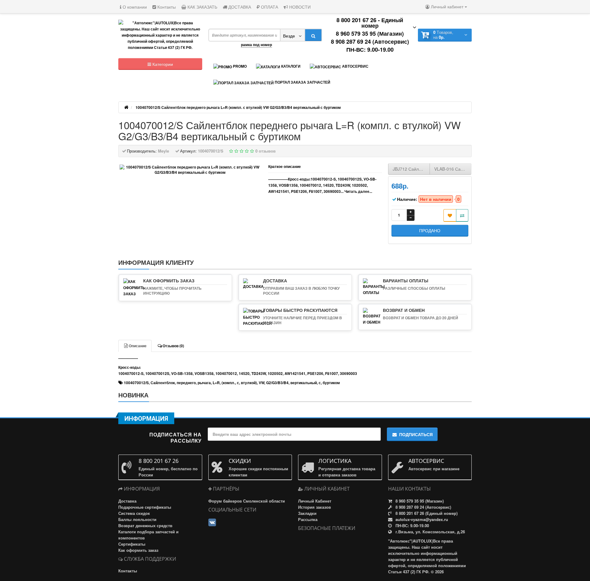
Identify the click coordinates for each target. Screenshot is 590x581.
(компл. (228, 382)
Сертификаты (131, 544)
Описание (138, 345)
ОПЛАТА (269, 7)
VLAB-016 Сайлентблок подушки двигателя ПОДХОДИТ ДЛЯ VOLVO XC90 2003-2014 (452, 169)
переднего (186, 382)
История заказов (314, 507)
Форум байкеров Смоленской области (246, 501)
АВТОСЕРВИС (354, 66)
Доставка (127, 501)
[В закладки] (449, 215)
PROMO (239, 66)
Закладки (307, 513)
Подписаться (416, 434)
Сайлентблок (163, 382)
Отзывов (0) (173, 345)
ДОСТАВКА (239, 7)
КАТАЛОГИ (290, 66)
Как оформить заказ (138, 550)
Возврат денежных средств (145, 525)
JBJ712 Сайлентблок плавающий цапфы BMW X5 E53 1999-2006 (411, 169)
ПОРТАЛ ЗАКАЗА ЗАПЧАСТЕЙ (302, 82)
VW (261, 382)
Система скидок (134, 513)
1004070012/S (136, 382)
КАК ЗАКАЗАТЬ (201, 7)
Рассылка (307, 519)
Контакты (166, 7)
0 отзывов (265, 151)
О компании (134, 7)
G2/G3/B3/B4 (277, 382)
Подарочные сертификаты (144, 507)
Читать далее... (358, 191)
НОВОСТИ (299, 7)
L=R (216, 382)
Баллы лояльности (137, 519)
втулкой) (249, 382)
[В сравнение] (462, 215)
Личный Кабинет (314, 501)
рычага (204, 382)
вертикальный (303, 382)
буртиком (331, 382)
